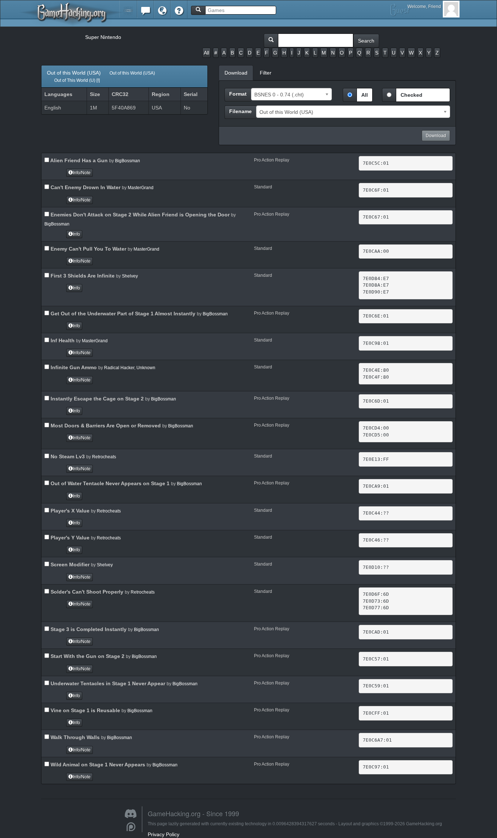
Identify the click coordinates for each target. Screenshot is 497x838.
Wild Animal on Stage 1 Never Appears (97, 764)
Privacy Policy (163, 834)
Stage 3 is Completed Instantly (88, 629)
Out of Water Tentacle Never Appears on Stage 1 (109, 483)
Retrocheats (104, 456)
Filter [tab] (265, 73)
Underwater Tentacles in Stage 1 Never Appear (107, 683)
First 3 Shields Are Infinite (82, 276)
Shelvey (130, 276)
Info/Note (82, 172)
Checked (411, 95)
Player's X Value (69, 511)
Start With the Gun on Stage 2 (86, 656)
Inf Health (62, 340)
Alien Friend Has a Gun (78, 160)
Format (238, 93)
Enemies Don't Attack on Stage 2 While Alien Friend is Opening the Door (139, 215)
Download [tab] (235, 73)
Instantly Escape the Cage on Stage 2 (96, 399)
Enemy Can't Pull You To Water (87, 249)
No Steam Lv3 (67, 456)
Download (436, 135)
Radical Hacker (119, 367)
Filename (240, 111)
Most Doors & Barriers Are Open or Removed (105, 425)
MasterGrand (141, 187)
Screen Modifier (69, 564)
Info (76, 234)
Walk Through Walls (74, 737)
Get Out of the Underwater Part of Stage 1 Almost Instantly (122, 313)
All (206, 53)
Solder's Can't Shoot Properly (86, 592)
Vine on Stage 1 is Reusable (84, 710)
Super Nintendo (103, 37)
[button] (128, 8)
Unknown (145, 367)
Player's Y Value (69, 537)
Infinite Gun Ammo (73, 367)
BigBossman (127, 160)
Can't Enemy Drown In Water (84, 187)
